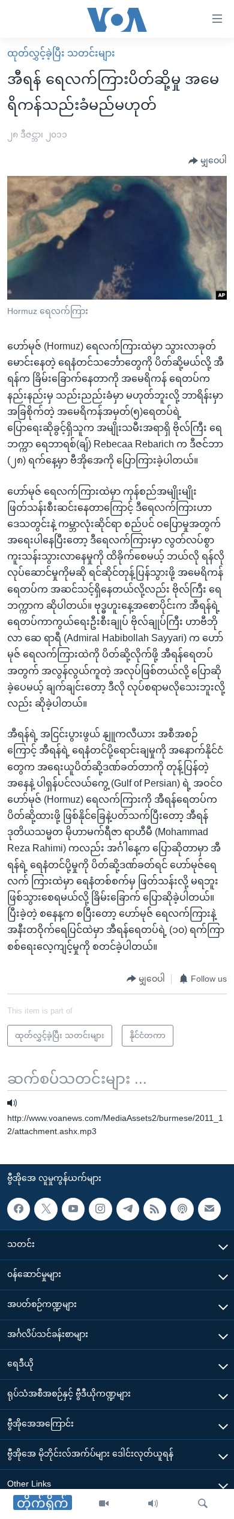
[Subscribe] (209, 1209)
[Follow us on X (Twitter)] (45, 1209)
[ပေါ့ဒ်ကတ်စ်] (181, 1209)
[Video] (104, 1504)
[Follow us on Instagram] (100, 1209)
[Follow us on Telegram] (127, 1209)
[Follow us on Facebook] (18, 1209)
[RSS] (154, 1209)
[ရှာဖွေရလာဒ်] (203, 1504)
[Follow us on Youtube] (73, 1209)
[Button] (207, 161)
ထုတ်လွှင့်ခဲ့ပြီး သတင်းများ (61, 53)
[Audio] (153, 1504)
